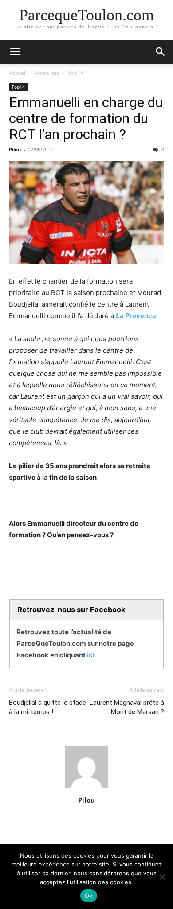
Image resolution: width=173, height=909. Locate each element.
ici (90, 655)
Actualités (47, 73)
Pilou (15, 149)
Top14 (75, 73)
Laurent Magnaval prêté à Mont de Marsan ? (127, 707)
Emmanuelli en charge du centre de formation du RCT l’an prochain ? (86, 118)
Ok (89, 895)
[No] (161, 876)
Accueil (18, 73)
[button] (15, 52)
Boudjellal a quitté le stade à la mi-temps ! (47, 707)
